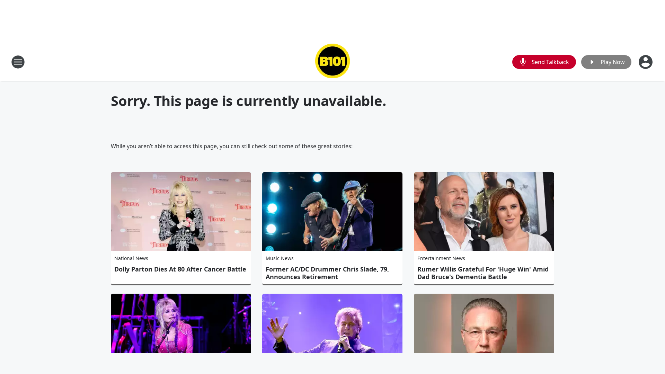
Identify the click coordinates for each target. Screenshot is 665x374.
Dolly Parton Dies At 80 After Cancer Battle (180, 269)
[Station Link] (332, 62)
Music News (280, 258)
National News (131, 258)
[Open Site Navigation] (18, 62)
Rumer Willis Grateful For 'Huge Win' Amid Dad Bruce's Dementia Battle (483, 272)
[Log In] (646, 62)
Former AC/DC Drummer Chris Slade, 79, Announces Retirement (327, 272)
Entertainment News (441, 258)
